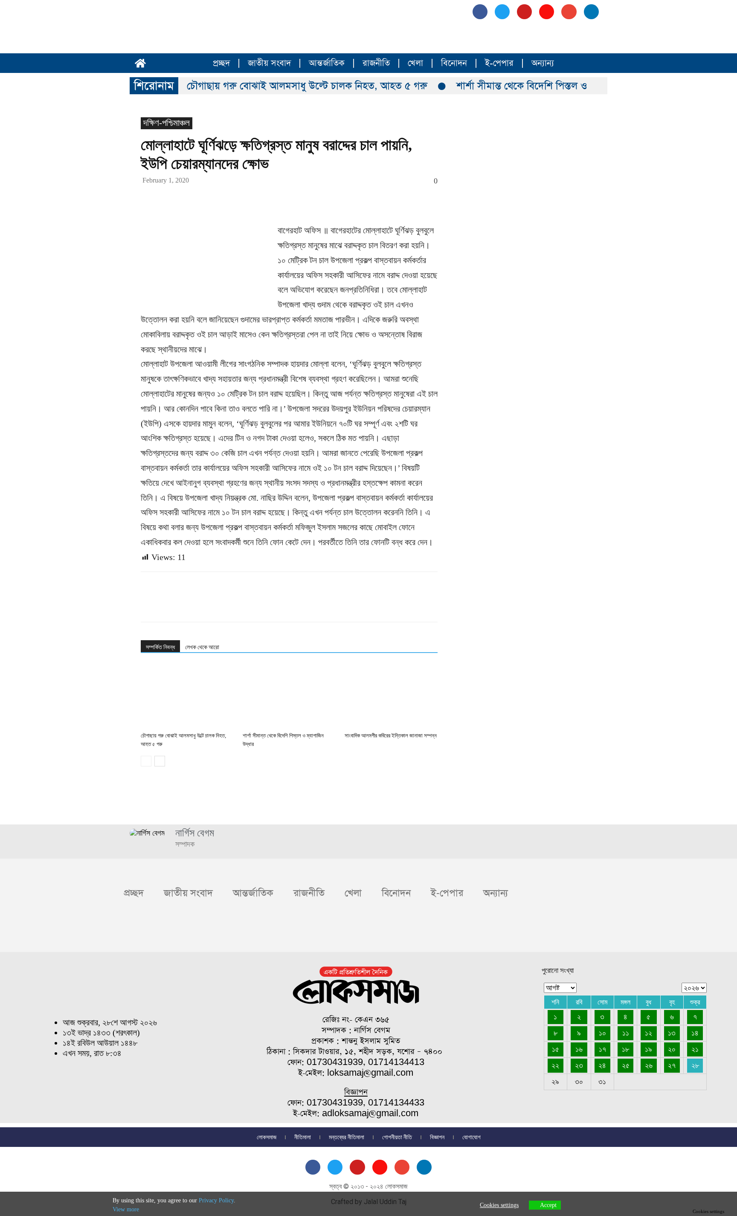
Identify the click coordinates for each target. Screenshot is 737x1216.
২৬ (649, 1065)
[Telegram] (286, 198)
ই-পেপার (499, 63)
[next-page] (159, 761)
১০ (602, 1033)
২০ (672, 1049)
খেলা (415, 63)
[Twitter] (168, 198)
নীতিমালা (302, 1137)
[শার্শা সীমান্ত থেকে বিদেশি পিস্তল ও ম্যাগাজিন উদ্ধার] (289, 696)
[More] (326, 198)
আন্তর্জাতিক (327, 63)
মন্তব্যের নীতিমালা (346, 1137)
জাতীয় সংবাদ (269, 63)
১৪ (695, 1033)
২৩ (579, 1065)
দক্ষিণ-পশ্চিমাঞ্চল (166, 123)
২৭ (672, 1065)
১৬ (579, 1049)
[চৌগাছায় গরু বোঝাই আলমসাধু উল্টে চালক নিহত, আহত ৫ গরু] (187, 696)
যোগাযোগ (471, 1137)
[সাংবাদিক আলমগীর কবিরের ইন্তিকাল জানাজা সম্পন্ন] (391, 696)
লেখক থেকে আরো (202, 647)
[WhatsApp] (208, 198)
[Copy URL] (306, 198)
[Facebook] (480, 11)
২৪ (602, 1065)
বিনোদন (454, 63)
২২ (555, 1065)
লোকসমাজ (266, 1137)
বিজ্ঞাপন (437, 1137)
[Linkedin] (227, 198)
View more (126, 1209)
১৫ (555, 1049)
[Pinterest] (188, 198)
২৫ (626, 1065)
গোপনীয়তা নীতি (397, 1137)
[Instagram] (546, 11)
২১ (695, 1049)
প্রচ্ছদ (221, 63)
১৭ (602, 1049)
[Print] (267, 198)
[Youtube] (524, 11)
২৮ (695, 1065)
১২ (648, 1033)
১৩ (672, 1033)
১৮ (625, 1049)
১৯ (648, 1049)
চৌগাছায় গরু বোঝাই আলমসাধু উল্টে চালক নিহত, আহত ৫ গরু (307, 85)
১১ (625, 1033)
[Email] (247, 198)
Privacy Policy (216, 1200)
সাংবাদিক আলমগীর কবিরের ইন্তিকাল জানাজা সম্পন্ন (391, 735)
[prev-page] (146, 761)
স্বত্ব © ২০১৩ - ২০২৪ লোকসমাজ (368, 1186)
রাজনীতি (376, 63)
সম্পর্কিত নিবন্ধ (160, 647)
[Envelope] (568, 11)
